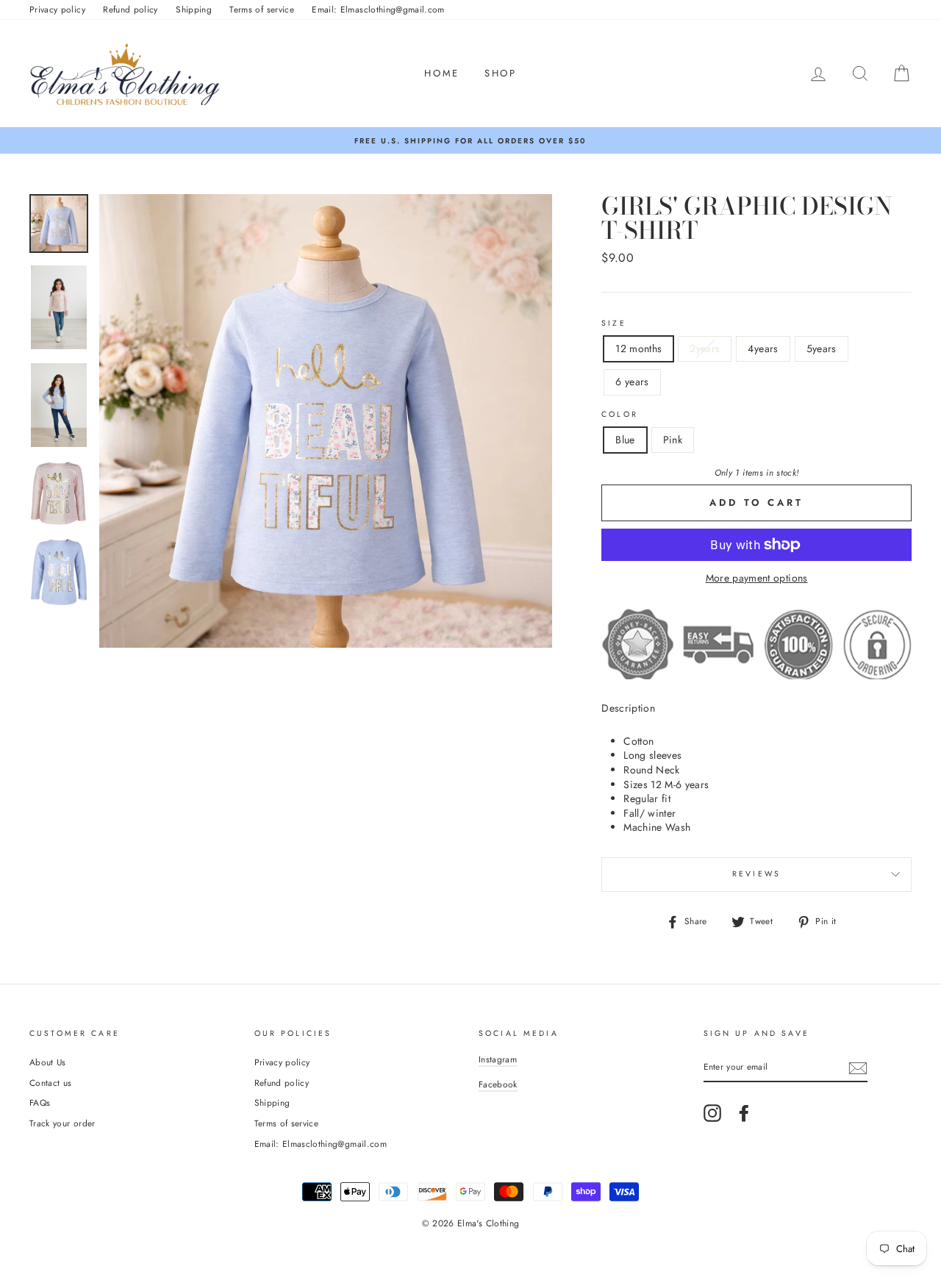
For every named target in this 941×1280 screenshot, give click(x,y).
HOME (441, 73)
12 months (638, 348)
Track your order (62, 1123)
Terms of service (261, 9)
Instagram (498, 1059)
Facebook (498, 1084)
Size (613, 323)
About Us (47, 1062)
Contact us (50, 1082)
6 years (631, 381)
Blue (624, 439)
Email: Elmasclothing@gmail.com (378, 9)
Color (619, 415)
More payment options (757, 578)
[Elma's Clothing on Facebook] (744, 1113)
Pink (672, 439)
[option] (470, 141)
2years (705, 348)
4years (763, 348)
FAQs (39, 1102)
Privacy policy (57, 9)
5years (821, 348)
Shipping (194, 9)
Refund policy (130, 9)
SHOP (500, 73)
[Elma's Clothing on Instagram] (712, 1113)
